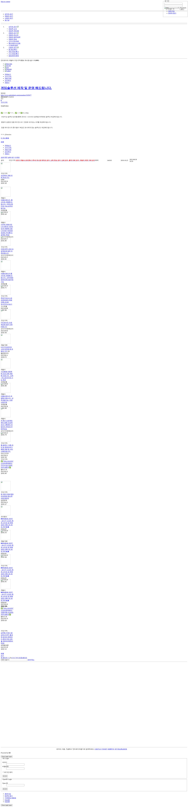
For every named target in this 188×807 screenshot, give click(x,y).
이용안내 (97, 749)
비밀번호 (5, 766)
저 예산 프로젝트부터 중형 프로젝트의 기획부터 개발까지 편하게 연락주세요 (7, 425)
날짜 (9, 157)
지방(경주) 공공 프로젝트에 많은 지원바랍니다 (7, 251)
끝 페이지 (23, 658)
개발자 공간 (13, 33)
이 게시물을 (5, 138)
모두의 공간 (13, 27)
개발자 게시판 (13, 35)
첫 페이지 (4, 658)
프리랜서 (8, 80)
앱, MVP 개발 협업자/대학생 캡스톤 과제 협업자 (7, 496)
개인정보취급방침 (120, 749)
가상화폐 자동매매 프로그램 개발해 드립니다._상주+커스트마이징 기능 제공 (7, 376)
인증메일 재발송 (10, 798)
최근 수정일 (15, 157)
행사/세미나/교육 (14, 43)
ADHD (129, 749)
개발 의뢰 (8, 78)
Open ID (5, 783)
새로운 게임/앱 (14, 31)
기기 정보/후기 (14, 54)
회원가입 (171, 11)
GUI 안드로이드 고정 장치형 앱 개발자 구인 (7, 349)
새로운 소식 (13, 29)
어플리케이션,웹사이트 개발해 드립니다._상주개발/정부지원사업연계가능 (7, 278)
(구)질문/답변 (13, 45)
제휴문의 (111, 749)
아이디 (4, 762)
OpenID (7, 800)
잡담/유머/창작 (14, 56)
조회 (2, 157)
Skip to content (5, 1)
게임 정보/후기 (14, 51)
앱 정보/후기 (13, 49)
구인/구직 (8, 76)
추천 (5, 157)
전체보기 (8, 74)
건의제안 (104, 749)
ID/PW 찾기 (172, 13)
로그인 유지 (8, 772)
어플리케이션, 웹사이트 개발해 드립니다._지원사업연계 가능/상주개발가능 (7, 204)
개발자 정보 (13, 39)
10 (19, 658)
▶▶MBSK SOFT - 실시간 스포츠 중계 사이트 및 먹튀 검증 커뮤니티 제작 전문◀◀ (7, 523)
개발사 (7, 82)
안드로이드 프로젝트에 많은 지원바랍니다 (7, 325)
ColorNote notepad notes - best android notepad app (17, 754)
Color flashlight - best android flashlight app (47, 754)
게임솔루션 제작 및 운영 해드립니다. (26, 88)
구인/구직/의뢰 (14, 41)
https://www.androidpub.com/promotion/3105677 (16, 95)
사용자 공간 (13, 47)
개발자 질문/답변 (14, 37)
